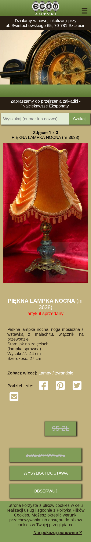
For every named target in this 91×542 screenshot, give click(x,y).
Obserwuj (45, 491)
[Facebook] (44, 389)
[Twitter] (77, 389)
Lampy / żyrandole (56, 373)
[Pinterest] (60, 389)
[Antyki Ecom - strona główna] (45, 8)
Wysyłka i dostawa (45, 473)
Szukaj (79, 119)
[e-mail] (14, 400)
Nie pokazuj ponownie (57, 532)
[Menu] (78, 10)
